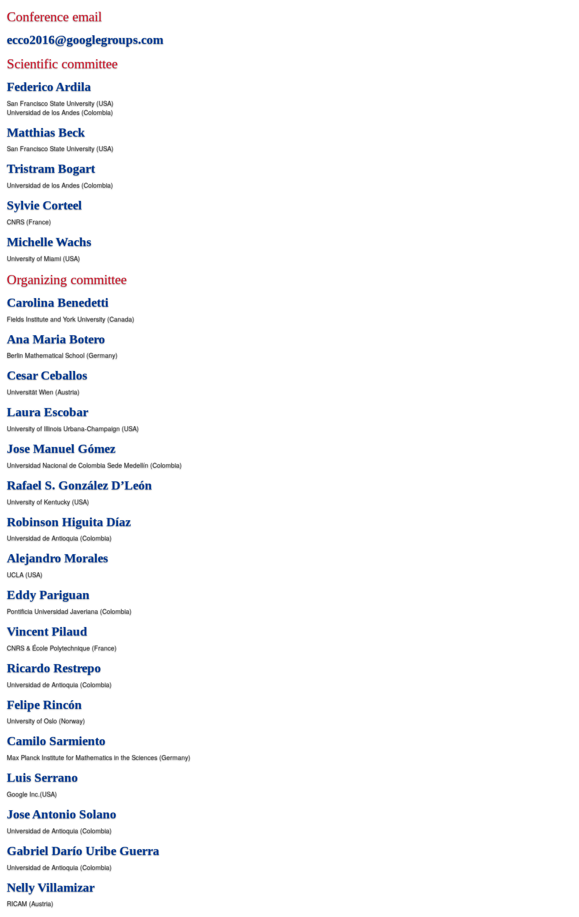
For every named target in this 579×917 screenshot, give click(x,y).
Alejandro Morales (57, 558)
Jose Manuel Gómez (61, 449)
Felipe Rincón (44, 705)
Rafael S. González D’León (79, 485)
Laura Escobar (47, 412)
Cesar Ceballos (47, 375)
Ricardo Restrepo (54, 668)
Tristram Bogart (51, 169)
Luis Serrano (42, 777)
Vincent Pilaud (47, 631)
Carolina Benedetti (58, 302)
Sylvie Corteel (44, 205)
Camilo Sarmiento (56, 741)
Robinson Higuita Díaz (69, 522)
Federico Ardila (49, 87)
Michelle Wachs (49, 242)
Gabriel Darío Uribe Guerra (83, 851)
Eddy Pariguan (48, 595)
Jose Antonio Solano (61, 814)
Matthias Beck (46, 132)
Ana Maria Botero (56, 339)
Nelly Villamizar (51, 887)
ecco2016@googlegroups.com (85, 40)
